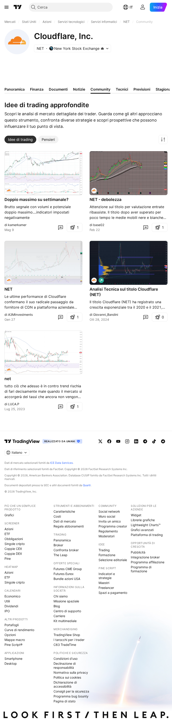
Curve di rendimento (19, 630)
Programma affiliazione (147, 562)
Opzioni (10, 635)
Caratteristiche (64, 511)
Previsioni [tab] (141, 89)
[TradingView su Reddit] (163, 441)
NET (8, 289)
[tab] (20, 139)
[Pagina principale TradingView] (18, 7)
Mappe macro (14, 640)
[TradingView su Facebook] (109, 441)
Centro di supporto (67, 611)
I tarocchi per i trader (69, 640)
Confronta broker (66, 550)
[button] (163, 139)
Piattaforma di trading (147, 535)
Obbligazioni (13, 539)
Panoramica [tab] (14, 89)
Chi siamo (61, 596)
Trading (104, 550)
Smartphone (13, 658)
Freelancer (106, 588)
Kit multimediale (65, 621)
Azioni (8, 529)
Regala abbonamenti (69, 526)
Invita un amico (110, 521)
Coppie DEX (13, 553)
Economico (12, 596)
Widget (136, 515)
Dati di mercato (65, 521)
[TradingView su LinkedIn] (136, 441)
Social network (109, 511)
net (7, 378)
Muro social (107, 516)
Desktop (10, 663)
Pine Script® (13, 645)
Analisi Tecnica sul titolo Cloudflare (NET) (124, 292)
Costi (57, 516)
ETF (7, 534)
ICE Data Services (61, 462)
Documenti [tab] (58, 89)
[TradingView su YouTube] (118, 441)
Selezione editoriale (113, 560)
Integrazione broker (145, 557)
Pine (7, 558)
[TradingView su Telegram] (145, 441)
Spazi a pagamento (113, 593)
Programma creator (113, 526)
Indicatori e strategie (107, 576)
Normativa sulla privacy (71, 672)
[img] (102, 48)
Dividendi (11, 606)
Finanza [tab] (36, 89)
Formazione (107, 555)
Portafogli (11, 625)
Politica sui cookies (67, 677)
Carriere (59, 616)
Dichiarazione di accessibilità (65, 684)
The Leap (60, 555)
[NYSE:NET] (9, 190)
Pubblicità (138, 552)
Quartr (87, 485)
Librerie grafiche (143, 520)
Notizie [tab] (79, 89)
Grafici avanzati (142, 530)
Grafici (9, 515)
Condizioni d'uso (65, 658)
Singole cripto (14, 544)
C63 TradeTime (65, 645)
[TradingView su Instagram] (127, 441)
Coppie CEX (13, 549)
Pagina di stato (64, 701)
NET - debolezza (105, 199)
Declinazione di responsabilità (65, 665)
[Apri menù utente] (142, 7)
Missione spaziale (66, 601)
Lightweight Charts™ (146, 525)
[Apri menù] (6, 7)
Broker (58, 545)
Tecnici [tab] (122, 89)
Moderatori (106, 536)
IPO (7, 611)
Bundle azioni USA (67, 579)
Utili (7, 601)
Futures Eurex (64, 574)
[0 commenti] (60, 227)
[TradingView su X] (100, 441)
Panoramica (62, 540)
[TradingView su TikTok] (154, 441)
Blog (57, 606)
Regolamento (108, 531)
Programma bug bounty (71, 696)
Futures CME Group (68, 569)
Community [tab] (100, 89)
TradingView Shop (67, 635)
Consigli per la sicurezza (71, 691)
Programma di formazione (141, 569)
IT (131, 7)
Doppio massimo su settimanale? (36, 199)
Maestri (104, 583)
